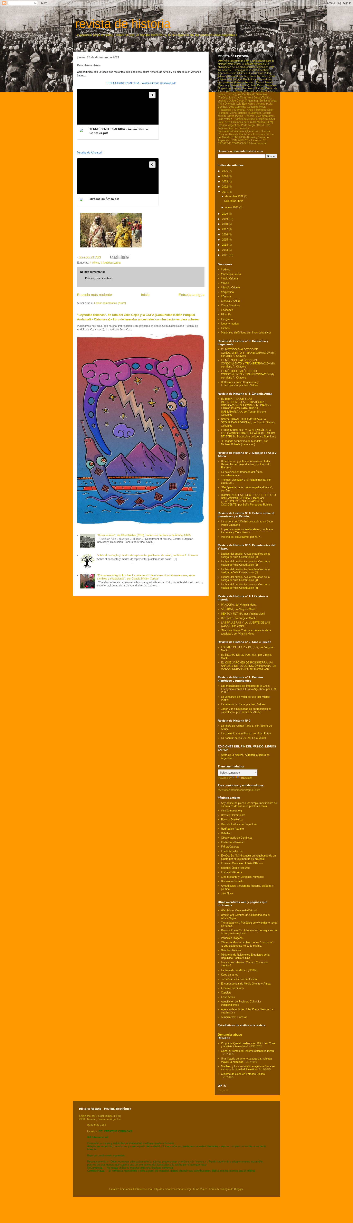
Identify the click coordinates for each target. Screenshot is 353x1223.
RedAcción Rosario (232, 828)
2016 (225, 234)
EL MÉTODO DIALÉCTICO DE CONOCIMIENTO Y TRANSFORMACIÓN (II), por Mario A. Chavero (248, 363)
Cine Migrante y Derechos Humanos (242, 876)
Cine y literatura (230, 305)
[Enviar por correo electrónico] (112, 257)
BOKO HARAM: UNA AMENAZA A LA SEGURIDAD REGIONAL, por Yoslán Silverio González (248, 422)
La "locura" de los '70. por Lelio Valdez (243, 738)
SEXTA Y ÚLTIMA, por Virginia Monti (243, 613)
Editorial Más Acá (231, 872)
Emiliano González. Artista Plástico (242, 863)
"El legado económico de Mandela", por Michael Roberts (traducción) (244, 442)
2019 (225, 219)
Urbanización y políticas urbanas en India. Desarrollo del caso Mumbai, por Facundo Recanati (246, 464)
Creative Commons (232, 988)
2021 (225, 191)
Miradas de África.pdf (89, 152)
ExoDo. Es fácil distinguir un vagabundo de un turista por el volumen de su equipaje (248, 857)
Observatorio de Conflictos (236, 837)
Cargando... (224, 1090)
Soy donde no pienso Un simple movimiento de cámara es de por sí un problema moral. (249, 804)
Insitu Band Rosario (232, 842)
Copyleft (226, 992)
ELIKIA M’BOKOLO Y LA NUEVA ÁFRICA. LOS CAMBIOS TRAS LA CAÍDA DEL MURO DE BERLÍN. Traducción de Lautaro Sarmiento (248, 433)
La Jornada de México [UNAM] (239, 970)
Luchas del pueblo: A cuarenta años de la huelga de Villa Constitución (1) (245, 555)
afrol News (227, 893)
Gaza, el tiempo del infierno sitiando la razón (247, 1050)
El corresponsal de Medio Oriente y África (245, 983)
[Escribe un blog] (116, 257)
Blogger (238, 1189)
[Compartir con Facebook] (123, 257)
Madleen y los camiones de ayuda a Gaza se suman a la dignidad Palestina (248, 1068)
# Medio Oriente (230, 287)
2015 (225, 239)
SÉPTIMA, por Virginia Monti (238, 609)
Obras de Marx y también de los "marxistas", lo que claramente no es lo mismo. (247, 944)
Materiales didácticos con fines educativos (246, 332)
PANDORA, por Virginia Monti (238, 604)
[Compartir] (152, 95)
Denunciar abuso (230, 1034)
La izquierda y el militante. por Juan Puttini (246, 733)
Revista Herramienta (233, 815)
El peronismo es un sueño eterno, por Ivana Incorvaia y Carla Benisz (247, 531)
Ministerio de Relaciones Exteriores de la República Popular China (245, 956)
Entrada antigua (191, 295)
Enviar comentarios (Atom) (110, 303)
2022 (225, 186)
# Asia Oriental (229, 278)
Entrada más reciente (94, 295)
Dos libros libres (233, 200)
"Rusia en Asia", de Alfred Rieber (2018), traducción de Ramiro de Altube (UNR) (144, 535)
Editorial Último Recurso (235, 867)
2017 (225, 229)
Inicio (145, 295)
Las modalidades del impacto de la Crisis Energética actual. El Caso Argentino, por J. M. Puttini (249, 689)
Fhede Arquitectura (232, 851)
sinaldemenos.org (231, 810)
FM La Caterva (230, 846)
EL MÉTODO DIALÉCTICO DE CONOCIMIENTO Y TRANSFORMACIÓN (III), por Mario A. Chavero (248, 352)
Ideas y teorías (230, 323)
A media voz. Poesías (234, 1017)
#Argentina (227, 292)
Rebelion (226, 833)
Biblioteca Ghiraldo (232, 881)
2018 (225, 224)
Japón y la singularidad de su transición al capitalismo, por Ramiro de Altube (246, 710)
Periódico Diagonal (232, 937)
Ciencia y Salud (230, 300)
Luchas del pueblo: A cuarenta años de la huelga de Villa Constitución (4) (245, 578)
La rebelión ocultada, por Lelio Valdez (243, 704)
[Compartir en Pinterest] (127, 257)
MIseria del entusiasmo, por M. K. (241, 536)
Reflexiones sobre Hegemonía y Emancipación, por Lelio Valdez (240, 384)
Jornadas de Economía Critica (239, 979)
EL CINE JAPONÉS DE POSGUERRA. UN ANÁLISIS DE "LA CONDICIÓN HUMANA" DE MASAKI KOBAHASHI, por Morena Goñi (248, 665)
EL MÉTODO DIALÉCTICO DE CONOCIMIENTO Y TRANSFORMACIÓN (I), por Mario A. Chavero (248, 374)
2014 (225, 244)
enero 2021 (232, 207)
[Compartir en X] (119, 257)
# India (225, 283)
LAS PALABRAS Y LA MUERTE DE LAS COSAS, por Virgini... (245, 624)
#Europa (226, 296)
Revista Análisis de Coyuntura (239, 824)
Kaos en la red (229, 974)
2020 (225, 213)
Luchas (225, 328)
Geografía (227, 319)
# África (94, 262)
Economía (227, 309)
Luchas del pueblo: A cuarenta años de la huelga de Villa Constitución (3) (245, 571)
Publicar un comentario (98, 278)
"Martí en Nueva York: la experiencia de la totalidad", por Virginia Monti (246, 632)
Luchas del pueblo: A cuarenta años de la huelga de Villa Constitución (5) (245, 586)
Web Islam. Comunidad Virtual (239, 910)
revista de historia (123, 24)
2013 (225, 250)
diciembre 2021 (234, 196)
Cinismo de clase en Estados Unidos (243, 1073)
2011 (225, 255)
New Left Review (231, 950)
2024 (225, 176)
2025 (225, 171)
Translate (246, 777)
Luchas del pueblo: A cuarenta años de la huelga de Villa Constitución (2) (245, 563)
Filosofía (226, 314)
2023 (225, 181)
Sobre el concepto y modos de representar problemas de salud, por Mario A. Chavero (147, 555)
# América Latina (111, 262)
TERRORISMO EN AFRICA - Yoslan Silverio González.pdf (141, 83)
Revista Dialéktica (231, 819)
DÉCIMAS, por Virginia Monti (238, 618)
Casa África (228, 997)
